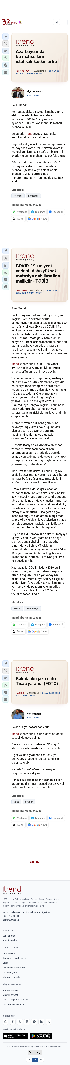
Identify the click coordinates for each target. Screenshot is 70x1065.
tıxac (16, 801)
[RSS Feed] (48, 1022)
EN (29, 1059)
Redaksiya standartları (14, 967)
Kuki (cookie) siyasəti (13, 1004)
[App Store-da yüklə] (15, 1036)
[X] (20, 1022)
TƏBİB (17, 608)
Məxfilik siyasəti (10, 995)
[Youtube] (27, 1022)
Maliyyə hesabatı (11, 977)
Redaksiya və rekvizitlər (14, 958)
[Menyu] (64, 22)
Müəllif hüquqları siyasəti (15, 999)
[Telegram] (34, 1022)
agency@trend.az (11, 920)
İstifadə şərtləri (10, 990)
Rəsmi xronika (10, 940)
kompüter (33, 196)
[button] (6, 36)
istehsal (18, 196)
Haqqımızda (9, 953)
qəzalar (29, 801)
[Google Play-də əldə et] (41, 1036)
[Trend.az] (12, 22)
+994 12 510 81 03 (11, 916)
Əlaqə (5, 962)
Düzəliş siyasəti (10, 972)
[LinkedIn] (41, 1022)
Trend (28, 133)
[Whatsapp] (5, 1022)
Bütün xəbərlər (33, 95)
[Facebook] (13, 1022)
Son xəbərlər (9, 935)
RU (41, 1059)
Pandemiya (32, 608)
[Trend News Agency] (12, 890)
